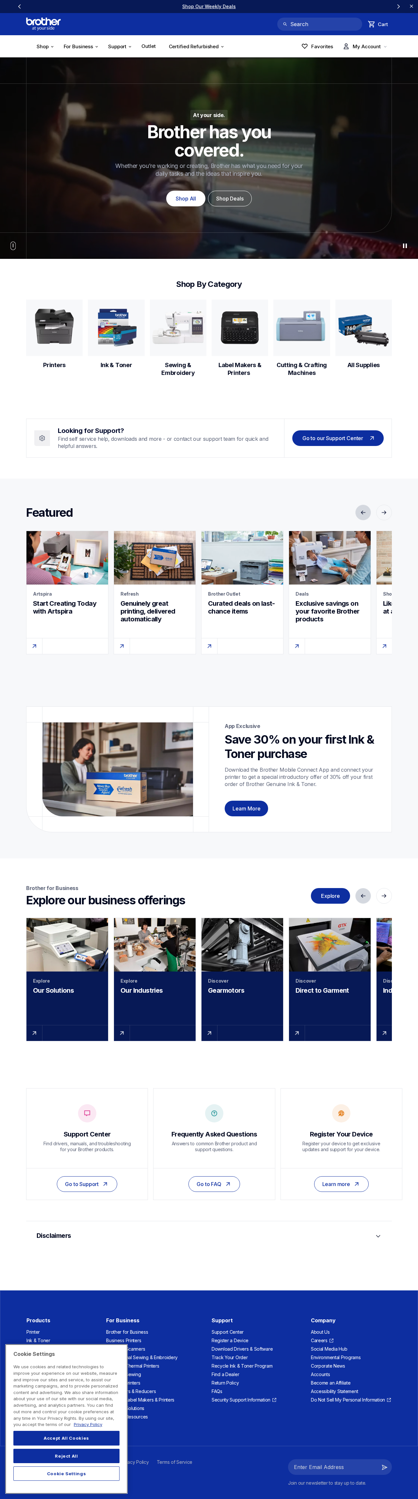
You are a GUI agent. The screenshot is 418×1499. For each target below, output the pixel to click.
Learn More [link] (246, 808)
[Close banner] (411, 6)
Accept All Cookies (66, 1438)
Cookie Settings (66, 1473)
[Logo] (43, 24)
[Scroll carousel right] (398, 6)
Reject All (66, 1456)
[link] (209, 6)
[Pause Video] (405, 246)
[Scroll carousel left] (19, 6)
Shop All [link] (186, 198)
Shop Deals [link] (229, 198)
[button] (384, 1467)
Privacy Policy (88, 1424)
